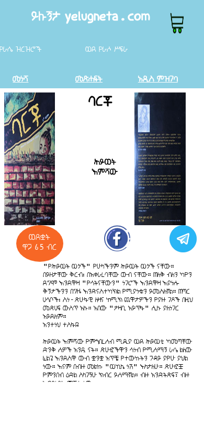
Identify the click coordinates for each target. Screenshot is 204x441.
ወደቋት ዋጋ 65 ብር (39, 242)
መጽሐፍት (89, 79)
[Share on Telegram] (181, 243)
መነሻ (20, 79)
